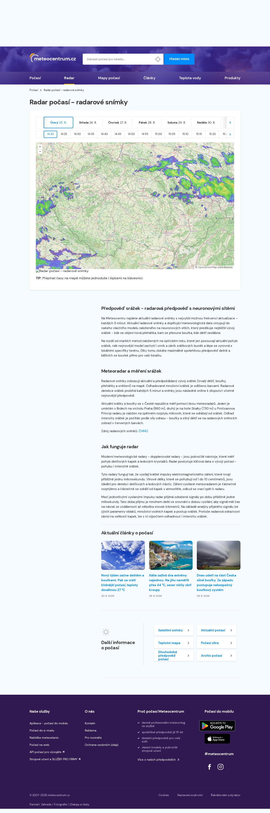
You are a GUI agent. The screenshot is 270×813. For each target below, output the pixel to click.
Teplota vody (190, 78)
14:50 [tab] (131, 134)
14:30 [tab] (77, 134)
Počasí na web (39, 745)
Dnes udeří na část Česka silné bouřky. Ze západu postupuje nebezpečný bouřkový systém (216, 582)
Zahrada (46, 804)
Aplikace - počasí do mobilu (49, 723)
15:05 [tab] (172, 134)
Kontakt (90, 723)
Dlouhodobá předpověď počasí (167, 655)
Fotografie (60, 804)
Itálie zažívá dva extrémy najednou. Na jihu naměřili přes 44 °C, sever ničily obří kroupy (170, 582)
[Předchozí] (40, 122)
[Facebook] (210, 771)
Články (149, 78)
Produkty (232, 78)
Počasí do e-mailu (42, 730)
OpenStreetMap (207, 267)
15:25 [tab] (226, 134)
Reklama (90, 730)
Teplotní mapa (169, 643)
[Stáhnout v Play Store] (217, 726)
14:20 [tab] (50, 134)
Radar (69, 78)
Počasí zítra (210, 643)
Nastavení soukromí (189, 795)
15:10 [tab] (185, 134)
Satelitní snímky (170, 630)
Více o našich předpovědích (157, 759)
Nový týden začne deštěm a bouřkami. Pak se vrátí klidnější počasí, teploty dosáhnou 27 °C (122, 582)
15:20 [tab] (212, 134)
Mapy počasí (109, 78)
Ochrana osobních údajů (101, 745)
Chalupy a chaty (79, 804)
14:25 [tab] (64, 134)
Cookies (164, 795)
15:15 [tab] (199, 134)
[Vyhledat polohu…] (158, 59)
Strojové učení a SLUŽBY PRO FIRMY (53, 759)
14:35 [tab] (91, 134)
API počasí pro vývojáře (45, 752)
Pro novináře (93, 737)
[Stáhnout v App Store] (217, 739)
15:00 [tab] (158, 134)
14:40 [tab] (104, 134)
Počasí (35, 78)
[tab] (58, 122)
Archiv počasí (211, 656)
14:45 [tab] (118, 134)
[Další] (230, 122)
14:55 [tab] (145, 134)
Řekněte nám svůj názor (225, 795)
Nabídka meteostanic (44, 737)
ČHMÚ (143, 431)
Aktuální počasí (213, 630)
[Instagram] (220, 771)
